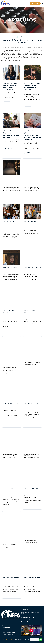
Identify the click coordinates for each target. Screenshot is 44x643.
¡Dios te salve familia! (31, 536)
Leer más (7, 103)
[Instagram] (23, 621)
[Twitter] (25, 621)
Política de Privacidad (7, 639)
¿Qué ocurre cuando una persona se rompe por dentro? (11, 182)
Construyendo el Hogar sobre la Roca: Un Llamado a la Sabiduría (11, 362)
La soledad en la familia (32, 358)
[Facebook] (21, 621)
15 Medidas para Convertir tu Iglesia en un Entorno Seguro (32, 182)
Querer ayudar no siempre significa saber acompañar (11, 135)
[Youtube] (27, 621)
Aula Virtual (35, 3)
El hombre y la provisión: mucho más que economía (11, 581)
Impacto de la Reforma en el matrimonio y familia (11, 493)
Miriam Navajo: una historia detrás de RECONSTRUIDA (10, 88)
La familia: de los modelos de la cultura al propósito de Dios (32, 408)
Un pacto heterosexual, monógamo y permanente (32, 581)
